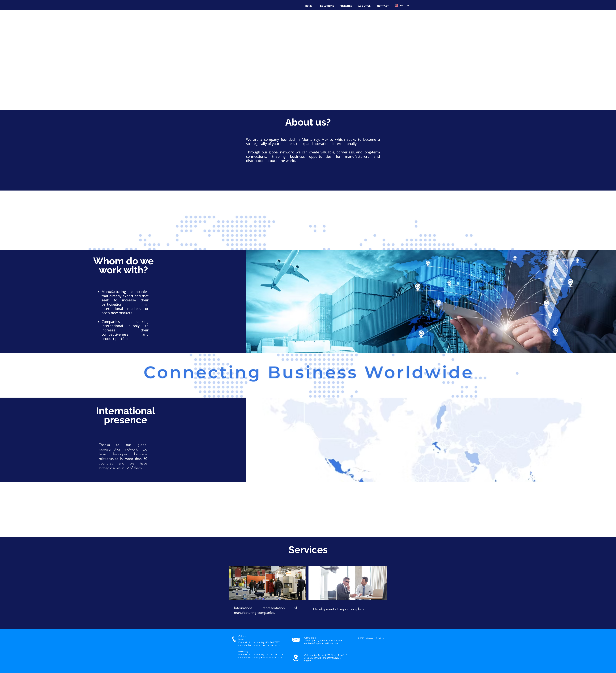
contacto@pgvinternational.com (321, 643)
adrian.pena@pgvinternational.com (323, 640)
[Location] (296, 657)
